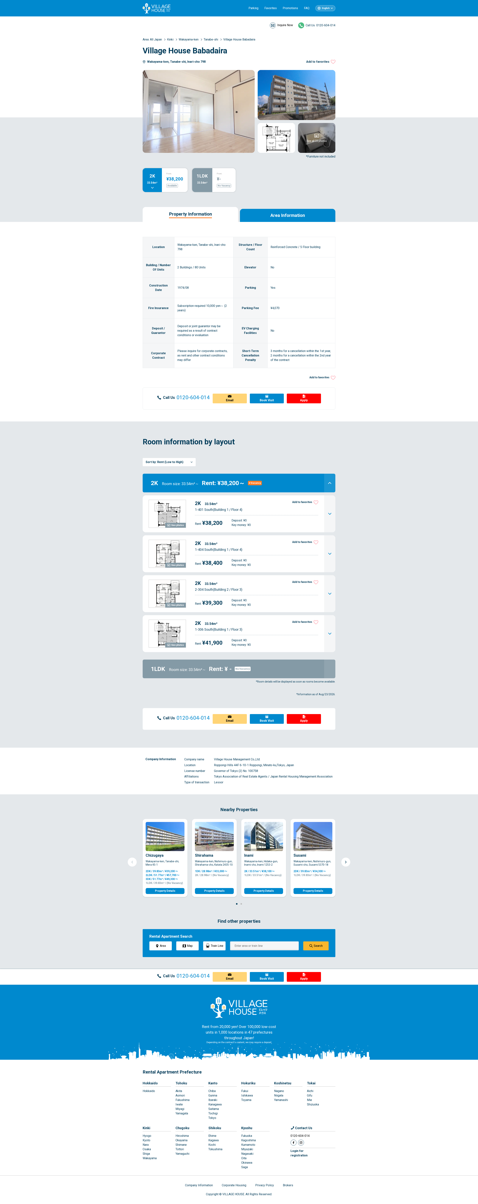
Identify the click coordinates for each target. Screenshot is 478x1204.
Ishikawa (247, 1095)
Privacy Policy (264, 1185)
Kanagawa (215, 1104)
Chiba (212, 1091)
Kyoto (146, 1140)
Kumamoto (248, 1145)
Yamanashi (281, 1100)
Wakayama (150, 1158)
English (326, 8)
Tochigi (213, 1113)
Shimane (181, 1145)
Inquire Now (285, 25)
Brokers (288, 1185)
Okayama (181, 1140)
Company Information (199, 1185)
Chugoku (182, 1128)
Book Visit (267, 400)
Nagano (279, 1091)
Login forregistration (299, 1153)
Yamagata (182, 1113)
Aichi (310, 1091)
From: (169, 174)
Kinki (146, 1128)
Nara (146, 1145)
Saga (244, 1167)
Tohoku (181, 1083)
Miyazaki (247, 1149)
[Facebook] (294, 1143)
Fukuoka (246, 1136)
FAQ (306, 8)
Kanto (213, 1083)
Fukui (244, 1091)
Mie (309, 1100)
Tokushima (215, 1149)
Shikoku (214, 1128)
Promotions (290, 8)
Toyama (246, 1100)
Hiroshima (182, 1136)
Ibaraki (212, 1100)
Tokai (311, 1083)
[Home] (239, 1007)
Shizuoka (313, 1104)
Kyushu (246, 1128)
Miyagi (180, 1109)
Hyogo (147, 1136)
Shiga (146, 1153)
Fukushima (183, 1100)
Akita (179, 1091)
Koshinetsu (282, 1083)
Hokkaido (150, 1083)
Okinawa (246, 1162)
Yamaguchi (182, 1153)
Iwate (179, 1104)
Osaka (147, 1149)
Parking (253, 8)
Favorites (270, 8)
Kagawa (213, 1140)
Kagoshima (248, 1140)
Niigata (278, 1095)
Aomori (180, 1095)
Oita (243, 1158)
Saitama (213, 1109)
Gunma (212, 1095)
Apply (304, 400)
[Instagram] (301, 1143)
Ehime (212, 1136)
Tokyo (212, 1118)
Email (229, 400)
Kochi (212, 1145)
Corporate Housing (234, 1185)
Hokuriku (248, 1083)
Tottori (180, 1149)
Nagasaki (247, 1153)
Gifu (309, 1095)
